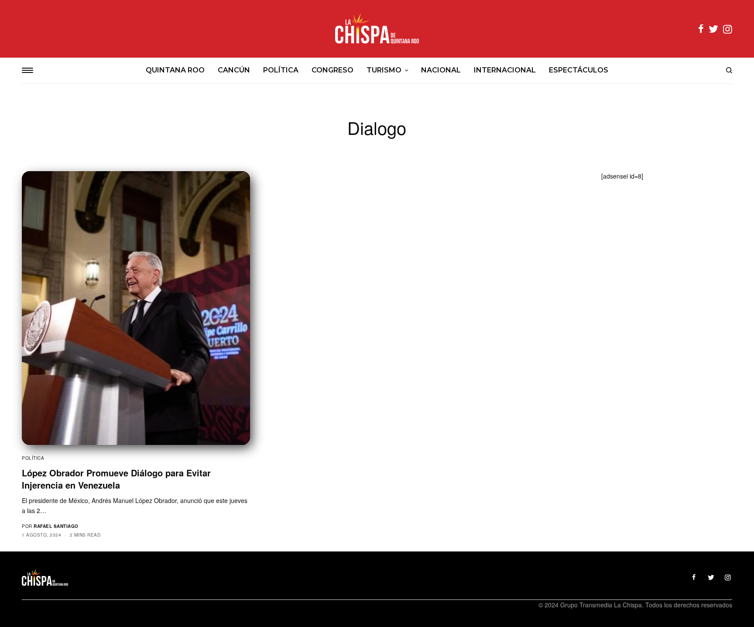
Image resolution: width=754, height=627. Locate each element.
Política (33, 458)
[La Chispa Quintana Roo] (376, 29)
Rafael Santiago (56, 526)
